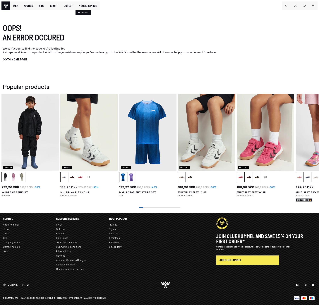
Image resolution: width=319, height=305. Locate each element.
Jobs (5, 251)
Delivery (60, 229)
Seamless (114, 238)
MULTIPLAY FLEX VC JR (74, 192)
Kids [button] (41, 5)
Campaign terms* (65, 264)
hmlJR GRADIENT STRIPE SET (137, 192)
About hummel (11, 224)
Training (113, 224)
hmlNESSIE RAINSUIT (14, 192)
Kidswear (114, 242)
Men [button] (15, 5)
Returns (60, 233)
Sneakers (114, 233)
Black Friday (115, 246)
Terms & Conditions (66, 242)
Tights (112, 229)
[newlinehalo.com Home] (5, 5)
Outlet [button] (68, 5)
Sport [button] (54, 5)
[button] (286, 5)
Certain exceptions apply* (228, 247)
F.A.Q (59, 224)
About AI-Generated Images (71, 260)
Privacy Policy (63, 251)
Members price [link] (88, 5)
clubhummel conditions (68, 246)
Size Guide (62, 238)
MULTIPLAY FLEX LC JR (192, 192)
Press (6, 233)
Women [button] (28, 5)
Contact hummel (11, 246)
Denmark (13, 284)
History (7, 229)
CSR (5, 238)
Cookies (60, 255)
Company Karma (11, 242)
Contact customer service (70, 269)
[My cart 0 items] (313, 5)
